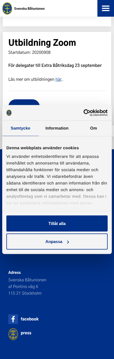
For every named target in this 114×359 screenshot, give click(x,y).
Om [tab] (93, 128)
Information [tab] (57, 128)
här (58, 79)
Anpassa (53, 241)
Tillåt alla (57, 223)
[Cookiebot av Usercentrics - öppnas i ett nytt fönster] (83, 113)
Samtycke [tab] (20, 128)
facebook (29, 319)
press (26, 332)
